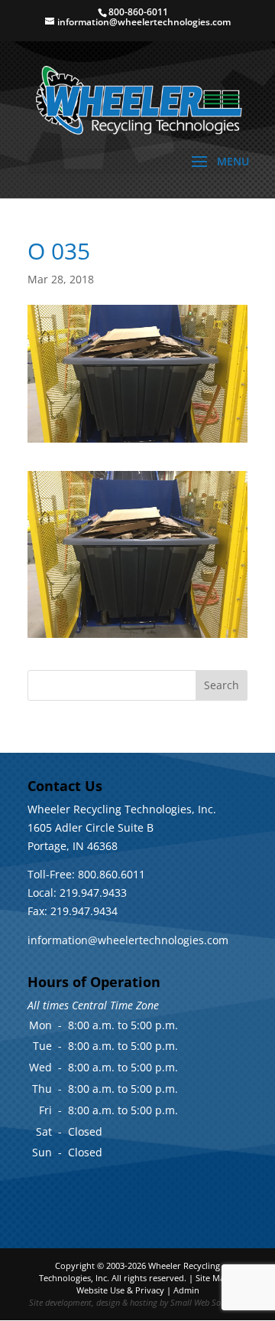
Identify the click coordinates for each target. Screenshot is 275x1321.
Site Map (213, 1277)
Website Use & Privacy (120, 1290)
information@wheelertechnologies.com (128, 940)
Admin (186, 1290)
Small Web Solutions (208, 1302)
